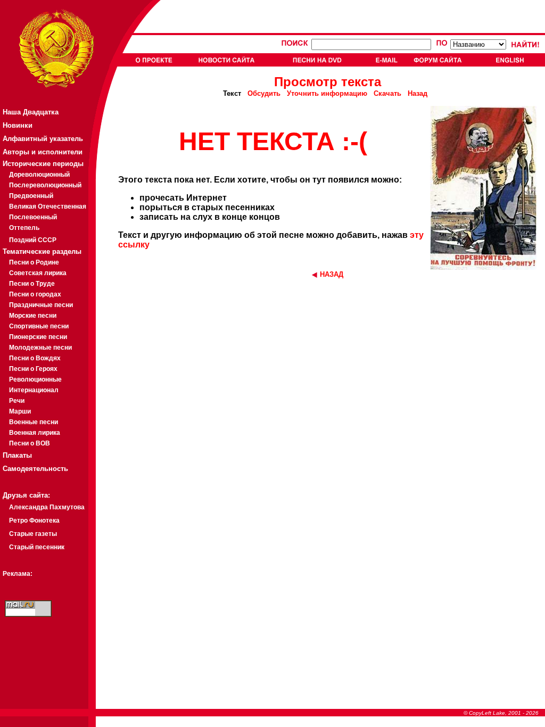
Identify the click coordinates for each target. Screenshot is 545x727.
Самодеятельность (35, 469)
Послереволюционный (45, 185)
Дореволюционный (39, 174)
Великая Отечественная (47, 206)
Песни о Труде (32, 283)
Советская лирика (38, 273)
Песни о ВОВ (29, 443)
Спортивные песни (39, 326)
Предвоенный (31, 196)
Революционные (35, 379)
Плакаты (17, 455)
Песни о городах (35, 294)
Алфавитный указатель (43, 139)
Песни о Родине (34, 262)
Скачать (387, 93)
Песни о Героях (33, 369)
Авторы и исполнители (42, 152)
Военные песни (33, 422)
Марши (20, 411)
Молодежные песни (40, 347)
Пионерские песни (38, 337)
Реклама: (17, 573)
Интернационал (34, 390)
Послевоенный (33, 217)
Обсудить (263, 93)
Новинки (17, 125)
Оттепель (24, 228)
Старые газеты (33, 534)
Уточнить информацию (327, 93)
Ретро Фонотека (34, 520)
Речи (16, 400)
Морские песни (32, 315)
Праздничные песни (41, 305)
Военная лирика (34, 432)
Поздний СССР (32, 240)
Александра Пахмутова (47, 507)
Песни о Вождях (35, 358)
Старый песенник (36, 547)
